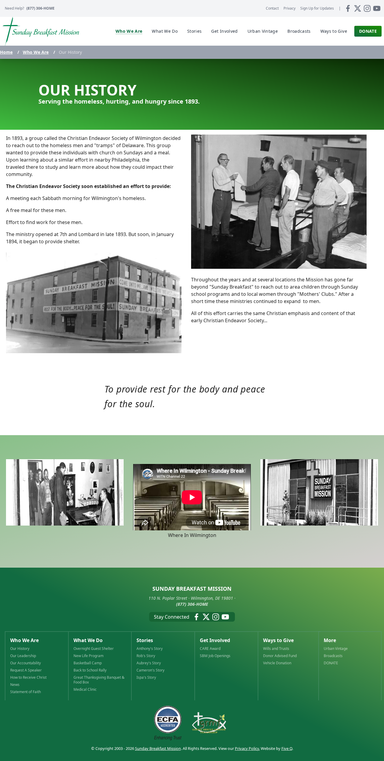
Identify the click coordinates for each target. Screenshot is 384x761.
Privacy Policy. (247, 748)
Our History (19, 648)
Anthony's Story (149, 648)
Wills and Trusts (276, 648)
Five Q (286, 748)
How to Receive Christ (28, 677)
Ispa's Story (146, 677)
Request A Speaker (26, 670)
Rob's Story (145, 655)
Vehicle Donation (277, 663)
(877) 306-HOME (40, 8)
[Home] (40, 31)
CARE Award (210, 648)
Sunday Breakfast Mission (158, 748)
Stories (144, 640)
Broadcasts (333, 655)
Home (6, 52)
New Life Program (89, 655)
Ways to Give (278, 640)
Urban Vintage (336, 648)
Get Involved (215, 640)
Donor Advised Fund (280, 655)
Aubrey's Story (148, 663)
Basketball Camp (88, 663)
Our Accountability (25, 663)
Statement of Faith (25, 692)
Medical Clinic (85, 689)
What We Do (88, 640)
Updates (317, 8)
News (15, 684)
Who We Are (36, 52)
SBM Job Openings (215, 655)
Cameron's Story (150, 670)
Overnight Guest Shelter (94, 648)
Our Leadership (23, 655)
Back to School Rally (90, 670)
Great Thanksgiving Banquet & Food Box (99, 680)
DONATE (331, 663)
